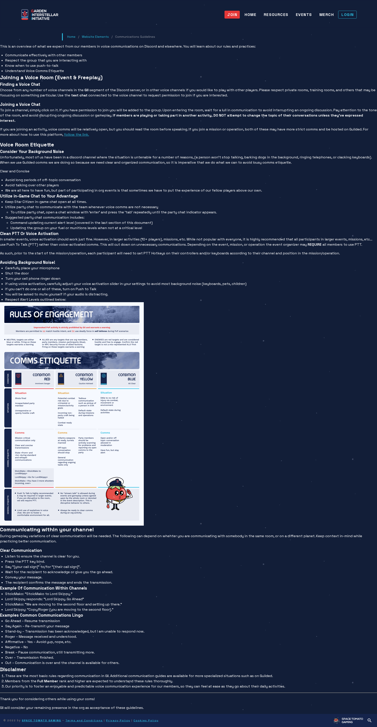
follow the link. (76, 134)
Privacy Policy (118, 720)
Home (71, 37)
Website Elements (95, 37)
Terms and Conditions (84, 720)
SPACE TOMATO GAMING (41, 720)
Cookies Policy (146, 720)
